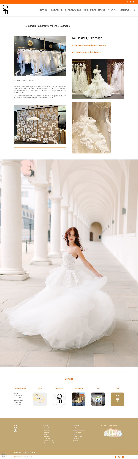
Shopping (42, 10)
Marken (75, 428)
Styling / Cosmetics (49, 440)
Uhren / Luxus (48, 438)
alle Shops (47, 432)
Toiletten (75, 440)
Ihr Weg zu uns (77, 432)
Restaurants (47, 436)
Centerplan (47, 428)
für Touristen (76, 438)
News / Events (89, 10)
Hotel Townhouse (73, 10)
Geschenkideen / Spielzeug (51, 443)
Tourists (112, 10)
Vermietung (125, 10)
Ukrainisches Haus (78, 436)
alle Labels (47, 430)
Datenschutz (17, 452)
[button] (3, 455)
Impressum (26, 452)
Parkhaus (75, 434)
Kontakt (33, 452)
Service (101, 10)
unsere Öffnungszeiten (79, 430)
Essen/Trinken (57, 10)
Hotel (74, 443)
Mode (45, 434)
